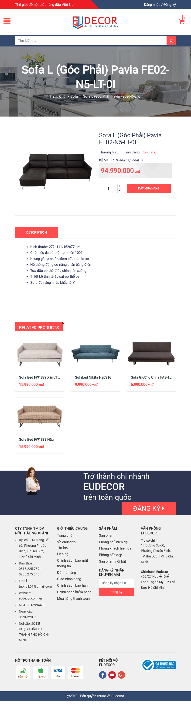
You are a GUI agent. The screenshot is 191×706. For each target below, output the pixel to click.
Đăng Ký (116, 592)
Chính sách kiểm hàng (74, 592)
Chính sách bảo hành (73, 585)
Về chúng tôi (67, 542)
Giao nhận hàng (69, 579)
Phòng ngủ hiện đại (114, 542)
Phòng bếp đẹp (110, 555)
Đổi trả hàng (66, 573)
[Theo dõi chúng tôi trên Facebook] (103, 675)
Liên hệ (62, 554)
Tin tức (62, 547)
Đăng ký (170, 5)
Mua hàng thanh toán (73, 598)
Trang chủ (57, 96)
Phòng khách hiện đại (115, 548)
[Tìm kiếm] (171, 40)
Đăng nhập (152, 5)
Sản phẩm (106, 535)
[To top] (183, 692)
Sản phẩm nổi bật (112, 561)
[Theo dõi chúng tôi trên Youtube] (113, 675)
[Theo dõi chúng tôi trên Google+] (121, 675)
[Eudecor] (95, 22)
